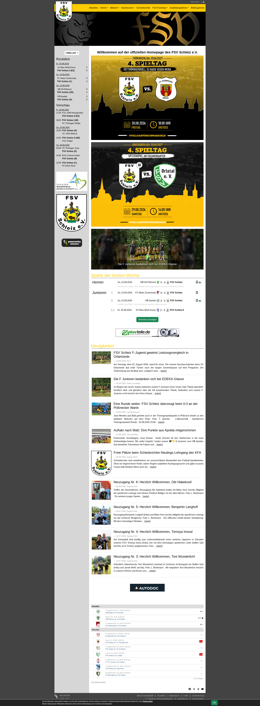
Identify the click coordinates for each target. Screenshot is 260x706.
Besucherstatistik (145, 695)
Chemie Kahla (110, 675)
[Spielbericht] (197, 282)
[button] (99, 249)
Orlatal (120, 655)
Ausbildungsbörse (178, 8)
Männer (114, 8)
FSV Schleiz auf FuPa (98, 682)
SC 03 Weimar (121, 649)
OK (214, 703)
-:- (202, 635)
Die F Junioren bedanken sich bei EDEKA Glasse (149, 379)
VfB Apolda (109, 612)
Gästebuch (182, 699)
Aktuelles (93, 8)
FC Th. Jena (109, 662)
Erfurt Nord (120, 668)
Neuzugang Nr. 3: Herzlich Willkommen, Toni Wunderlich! (154, 556)
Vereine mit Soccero (147, 600)
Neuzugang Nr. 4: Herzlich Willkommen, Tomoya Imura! (153, 531)
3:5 (201, 611)
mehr (163, 371)
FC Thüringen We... (122, 642)
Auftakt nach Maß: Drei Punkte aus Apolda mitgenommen (155, 430)
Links (185, 695)
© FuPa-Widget (198, 678)
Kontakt (161, 695)
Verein (103, 8)
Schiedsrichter (143, 8)
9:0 (201, 624)
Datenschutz (198, 695)
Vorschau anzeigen (147, 319)
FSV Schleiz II (121, 636)
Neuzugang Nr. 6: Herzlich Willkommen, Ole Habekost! (153, 482)
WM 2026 (195, 2)
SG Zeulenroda (110, 626)
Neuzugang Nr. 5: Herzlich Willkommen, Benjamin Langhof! (156, 507)
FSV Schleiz (119, 612)
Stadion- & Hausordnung (160, 699)
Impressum (174, 695)
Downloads (197, 699)
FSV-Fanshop (159, 8)
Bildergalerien (197, 8)
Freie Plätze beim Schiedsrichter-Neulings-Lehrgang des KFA (157, 452)
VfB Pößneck (109, 619)
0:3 (199, 618)
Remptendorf (109, 636)
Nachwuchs (127, 8)
